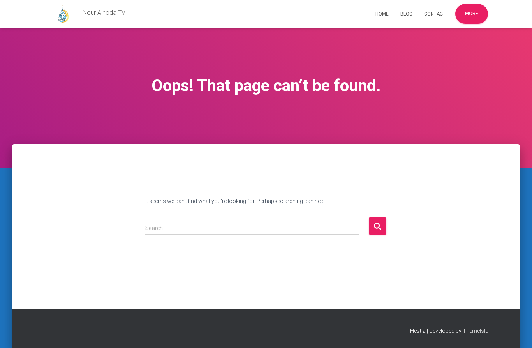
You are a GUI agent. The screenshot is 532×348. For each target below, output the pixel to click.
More (471, 13)
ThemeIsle (475, 331)
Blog (406, 14)
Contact (435, 14)
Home (382, 14)
